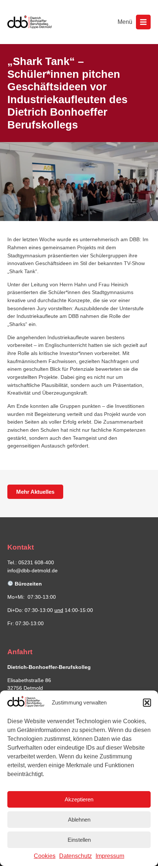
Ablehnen (79, 819)
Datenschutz (75, 856)
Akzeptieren (79, 799)
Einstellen (79, 840)
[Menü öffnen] (143, 22)
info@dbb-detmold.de (32, 570)
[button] (147, 702)
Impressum (110, 856)
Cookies (44, 856)
